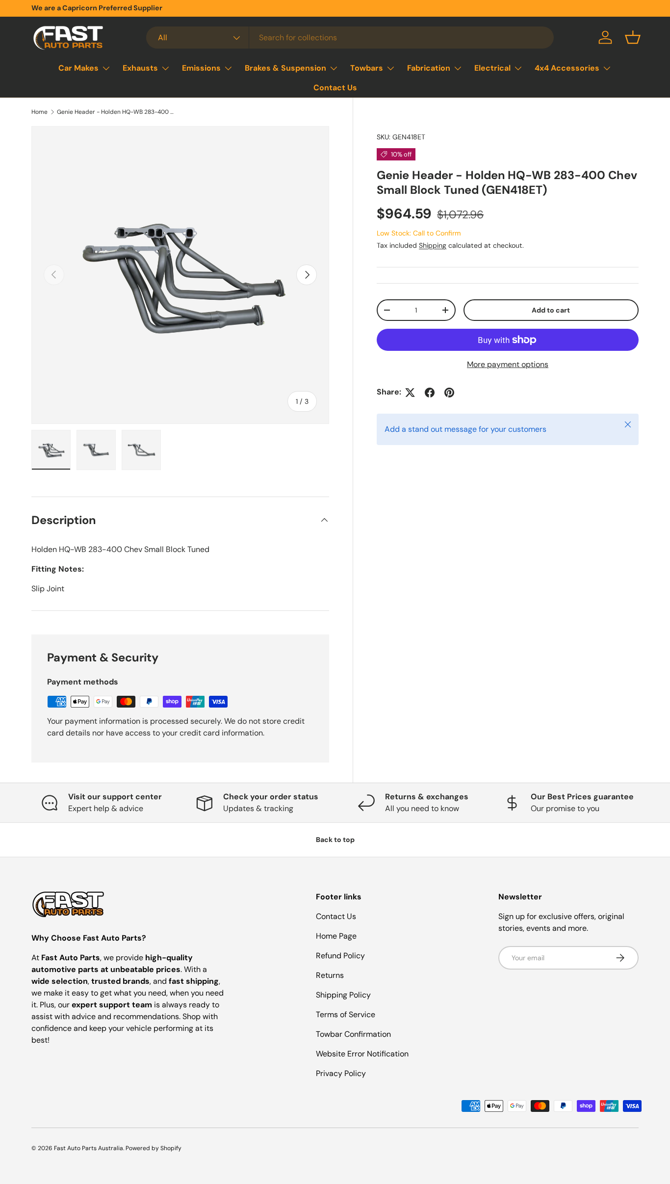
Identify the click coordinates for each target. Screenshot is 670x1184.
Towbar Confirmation (353, 1034)
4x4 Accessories (567, 68)
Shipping (432, 245)
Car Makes (78, 68)
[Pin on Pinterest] (449, 392)
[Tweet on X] (410, 392)
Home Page (336, 936)
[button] (633, 37)
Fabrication (428, 68)
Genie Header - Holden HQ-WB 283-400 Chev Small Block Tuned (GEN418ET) (116, 112)
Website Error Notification (362, 1054)
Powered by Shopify (153, 1148)
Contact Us (335, 87)
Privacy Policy (341, 1073)
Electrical (492, 68)
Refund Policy (340, 955)
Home (39, 112)
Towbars (366, 68)
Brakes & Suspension (285, 68)
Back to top (335, 839)
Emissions (201, 68)
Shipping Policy (343, 995)
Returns (330, 975)
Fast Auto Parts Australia (88, 1148)
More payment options (507, 365)
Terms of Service (345, 1014)
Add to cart (551, 310)
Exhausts (140, 68)
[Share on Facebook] (429, 392)
